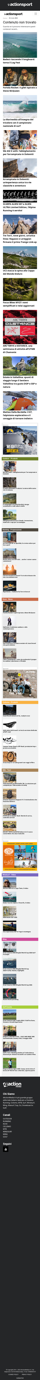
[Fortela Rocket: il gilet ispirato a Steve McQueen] (20, 607)
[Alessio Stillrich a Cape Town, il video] (20, 882)
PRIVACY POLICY (27, 1374)
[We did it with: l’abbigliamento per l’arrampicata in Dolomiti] (20, 466)
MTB (5, 1129)
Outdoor (7, 1119)
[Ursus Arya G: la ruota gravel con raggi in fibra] (20, 757)
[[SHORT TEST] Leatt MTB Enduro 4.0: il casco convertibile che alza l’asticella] (20, 826)
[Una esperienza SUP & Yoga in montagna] (20, 926)
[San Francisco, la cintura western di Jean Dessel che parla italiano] (20, 637)
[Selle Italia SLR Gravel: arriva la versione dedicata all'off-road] (20, 724)
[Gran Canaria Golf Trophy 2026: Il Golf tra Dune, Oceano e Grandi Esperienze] (20, 1014)
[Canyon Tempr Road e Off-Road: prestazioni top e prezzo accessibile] (20, 740)
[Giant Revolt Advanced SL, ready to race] (20, 710)
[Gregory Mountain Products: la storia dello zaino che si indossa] (20, 482)
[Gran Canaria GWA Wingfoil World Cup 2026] (20, 979)
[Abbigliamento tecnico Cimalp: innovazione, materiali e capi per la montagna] (20, 515)
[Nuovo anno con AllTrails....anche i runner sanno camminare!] (20, 553)
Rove (5, 1124)
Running (7, 1121)
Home (5, 18)
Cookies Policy (13, 1374)
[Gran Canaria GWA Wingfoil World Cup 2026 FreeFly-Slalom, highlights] (20, 963)
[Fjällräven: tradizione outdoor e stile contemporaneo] (20, 621)
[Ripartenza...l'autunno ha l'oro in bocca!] (20, 586)
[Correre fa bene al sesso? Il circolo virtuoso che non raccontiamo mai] (20, 570)
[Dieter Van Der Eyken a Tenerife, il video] (20, 897)
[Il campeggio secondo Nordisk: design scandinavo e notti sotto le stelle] (20, 498)
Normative (20, 1378)
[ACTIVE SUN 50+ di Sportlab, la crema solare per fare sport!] (20, 537)
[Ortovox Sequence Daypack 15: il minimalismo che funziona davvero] (20, 794)
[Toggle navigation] (36, 14)
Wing (5, 1134)
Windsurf (7, 1131)
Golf (5, 1137)
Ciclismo (7, 1126)
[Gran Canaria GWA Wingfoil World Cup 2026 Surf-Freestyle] (20, 947)
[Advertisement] (20, 1180)
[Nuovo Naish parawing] (20, 993)
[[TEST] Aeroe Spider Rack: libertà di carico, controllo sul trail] (20, 810)
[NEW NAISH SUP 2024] (20, 911)
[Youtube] (5, 1149)
